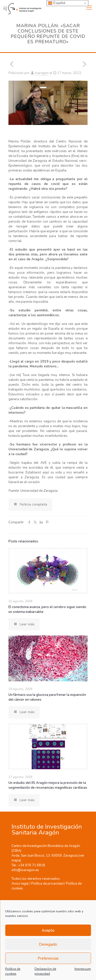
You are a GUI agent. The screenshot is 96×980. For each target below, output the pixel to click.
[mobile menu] (89, 7)
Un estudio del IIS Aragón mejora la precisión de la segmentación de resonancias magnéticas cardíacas (47, 785)
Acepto (48, 930)
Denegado (48, 944)
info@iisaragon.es (25, 870)
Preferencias (48, 958)
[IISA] (20, 7)
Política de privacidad (47, 883)
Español (58, 3)
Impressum (82, 969)
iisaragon (42, 73)
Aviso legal (20, 883)
